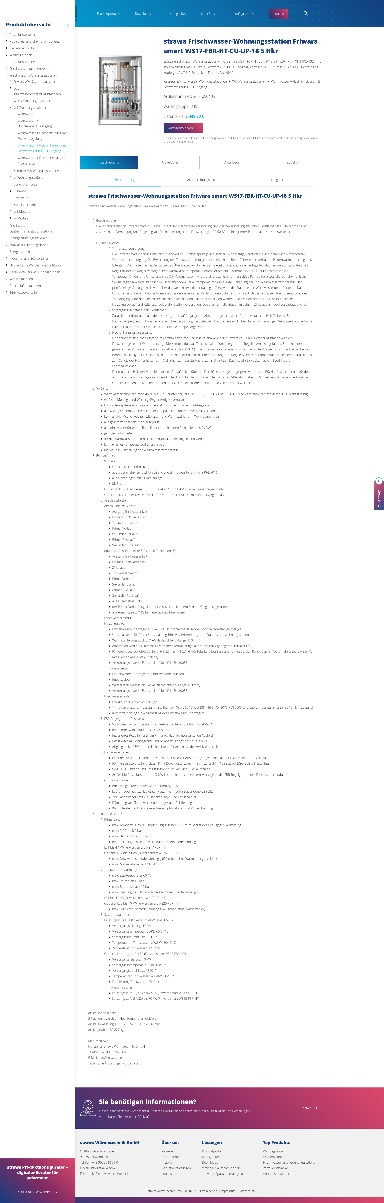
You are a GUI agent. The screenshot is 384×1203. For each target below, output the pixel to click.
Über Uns (208, 13)
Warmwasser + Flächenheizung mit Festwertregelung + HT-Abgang (42, 148)
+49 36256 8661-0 (105, 1162)
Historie (167, 1162)
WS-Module (22, 211)
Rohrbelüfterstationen (25, 285)
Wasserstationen (21, 279)
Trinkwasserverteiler (24, 292)
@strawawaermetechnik (112, 1173)
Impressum (228, 1191)
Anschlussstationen (23, 62)
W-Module (21, 218)
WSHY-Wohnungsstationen (32, 101)
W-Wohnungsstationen (29, 177)
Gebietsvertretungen (176, 1168)
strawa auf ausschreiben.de (221, 1168)
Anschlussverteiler (22, 34)
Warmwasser (27, 114)
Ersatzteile (21, 198)
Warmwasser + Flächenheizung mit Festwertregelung (42, 136)
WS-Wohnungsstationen (30, 107)
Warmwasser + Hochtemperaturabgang (35, 123)
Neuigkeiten (178, 13)
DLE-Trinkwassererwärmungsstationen (37, 91)
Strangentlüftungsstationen (28, 238)
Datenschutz (246, 1191)
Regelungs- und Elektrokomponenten (36, 41)
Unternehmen (171, 1157)
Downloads (143, 13)
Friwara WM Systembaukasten (35, 81)
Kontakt (166, 1173)
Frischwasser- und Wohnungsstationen (290, 1162)
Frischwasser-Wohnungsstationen (33, 75)
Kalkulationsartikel (26, 204)
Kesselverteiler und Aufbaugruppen (35, 272)
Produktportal (107, 13)
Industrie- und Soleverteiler (29, 258)
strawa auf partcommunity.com (224, 1173)
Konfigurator (242, 13)
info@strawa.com (102, 1168)
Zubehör (20, 191)
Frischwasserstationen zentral (30, 68)
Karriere (167, 1151)
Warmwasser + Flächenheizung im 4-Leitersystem (42, 161)
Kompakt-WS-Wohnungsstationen (37, 171)
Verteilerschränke (22, 48)
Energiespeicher (21, 251)
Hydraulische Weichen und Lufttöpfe (36, 265)
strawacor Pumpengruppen (29, 245)
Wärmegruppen (21, 55)
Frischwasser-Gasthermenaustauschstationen (32, 228)
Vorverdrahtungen (26, 184)
